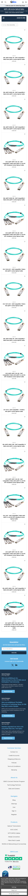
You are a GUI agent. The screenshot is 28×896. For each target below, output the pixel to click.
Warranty (14, 770)
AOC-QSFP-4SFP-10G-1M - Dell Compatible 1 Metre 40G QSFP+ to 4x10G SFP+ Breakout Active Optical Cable (14, 163)
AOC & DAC (14, 829)
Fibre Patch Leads (14, 840)
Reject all (14, 890)
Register (14, 814)
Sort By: (4, 24)
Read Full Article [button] (8, 691)
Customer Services (14, 748)
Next (26, 5)
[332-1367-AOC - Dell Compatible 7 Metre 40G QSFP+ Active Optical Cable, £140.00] (14, 289)
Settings (14, 887)
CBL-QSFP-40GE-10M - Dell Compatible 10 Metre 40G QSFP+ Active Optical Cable (14, 445)
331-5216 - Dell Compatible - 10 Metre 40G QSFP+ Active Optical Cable (14, 410)
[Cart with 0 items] (26, 2)
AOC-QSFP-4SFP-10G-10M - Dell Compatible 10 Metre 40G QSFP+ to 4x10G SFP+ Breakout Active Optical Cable (14, 625)
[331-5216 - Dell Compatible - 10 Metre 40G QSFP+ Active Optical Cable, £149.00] (14, 395)
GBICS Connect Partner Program (14, 781)
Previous (1, 5)
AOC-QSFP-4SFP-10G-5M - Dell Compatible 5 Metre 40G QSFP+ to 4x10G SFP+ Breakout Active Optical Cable (14, 480)
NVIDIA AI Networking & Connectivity (14, 844)
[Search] (5, 2)
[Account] (23, 2)
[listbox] (12, 25)
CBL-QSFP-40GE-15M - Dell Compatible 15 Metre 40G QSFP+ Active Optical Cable (14, 589)
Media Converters (14, 837)
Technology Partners (14, 785)
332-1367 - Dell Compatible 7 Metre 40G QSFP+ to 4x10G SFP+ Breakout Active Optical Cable (14, 517)
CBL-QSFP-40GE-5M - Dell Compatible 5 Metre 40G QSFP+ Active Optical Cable (14, 199)
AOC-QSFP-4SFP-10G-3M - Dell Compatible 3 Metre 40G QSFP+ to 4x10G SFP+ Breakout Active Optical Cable (14, 375)
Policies (14, 762)
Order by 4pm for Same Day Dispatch (16, 5)
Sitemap (14, 803)
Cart (14, 807)
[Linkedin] (16, 665)
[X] (12, 665)
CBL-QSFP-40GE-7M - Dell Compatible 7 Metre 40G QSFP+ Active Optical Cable (14, 339)
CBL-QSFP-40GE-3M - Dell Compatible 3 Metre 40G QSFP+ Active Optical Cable (14, 127)
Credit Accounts (14, 755)
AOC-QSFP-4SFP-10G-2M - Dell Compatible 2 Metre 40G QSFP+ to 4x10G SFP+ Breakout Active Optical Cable (14, 234)
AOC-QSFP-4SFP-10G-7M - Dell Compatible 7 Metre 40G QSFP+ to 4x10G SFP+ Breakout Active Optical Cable (14, 553)
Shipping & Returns (14, 759)
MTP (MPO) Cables (14, 833)
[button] (14, 19)
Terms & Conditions (14, 766)
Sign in (14, 811)
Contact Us (14, 752)
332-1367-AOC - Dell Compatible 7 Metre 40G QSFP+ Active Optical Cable (14, 304)
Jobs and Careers (14, 788)
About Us (14, 777)
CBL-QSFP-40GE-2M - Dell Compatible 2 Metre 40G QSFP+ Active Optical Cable (14, 93)
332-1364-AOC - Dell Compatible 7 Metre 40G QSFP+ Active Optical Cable (14, 270)
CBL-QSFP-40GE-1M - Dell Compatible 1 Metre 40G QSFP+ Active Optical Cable (14, 58)
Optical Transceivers (14, 826)
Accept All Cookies (14, 893)
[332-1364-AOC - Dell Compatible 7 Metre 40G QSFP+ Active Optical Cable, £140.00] (14, 254)
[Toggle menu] (2, 2)
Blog (14, 800)
